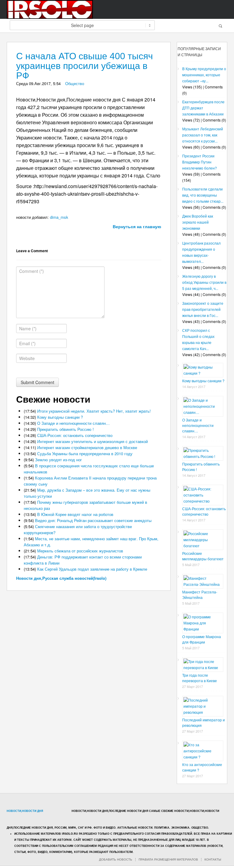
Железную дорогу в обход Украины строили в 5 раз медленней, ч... (204, 282)
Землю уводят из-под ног (58, 459)
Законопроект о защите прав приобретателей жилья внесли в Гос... (202, 309)
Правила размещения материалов (168, 859)
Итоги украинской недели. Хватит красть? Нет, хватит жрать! (94, 411)
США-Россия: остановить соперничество (74, 435)
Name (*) (28, 328)
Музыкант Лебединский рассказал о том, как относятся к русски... (202, 134)
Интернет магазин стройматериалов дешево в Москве (87, 447)
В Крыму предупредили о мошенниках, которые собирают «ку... (204, 74)
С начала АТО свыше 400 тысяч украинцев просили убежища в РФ (84, 66)
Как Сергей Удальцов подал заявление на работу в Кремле (92, 569)
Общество (74, 83)
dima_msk (59, 217)
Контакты (212, 859)
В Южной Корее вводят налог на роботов (75, 514)
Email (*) (27, 343)
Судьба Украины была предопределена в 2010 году (85, 453)
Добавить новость (115, 859)
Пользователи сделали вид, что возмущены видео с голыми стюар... (202, 195)
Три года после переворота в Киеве (199, 677)
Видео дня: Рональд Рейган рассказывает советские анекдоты (93, 520)
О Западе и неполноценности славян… (73, 423)
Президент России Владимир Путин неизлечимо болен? (199, 161)
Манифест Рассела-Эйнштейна (199, 594)
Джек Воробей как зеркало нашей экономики (197, 222)
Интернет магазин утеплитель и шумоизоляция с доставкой (92, 441)
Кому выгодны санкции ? (60, 417)
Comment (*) (31, 271)
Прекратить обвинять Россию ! (65, 429)
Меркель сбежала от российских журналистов (80, 551)
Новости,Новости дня (25, 811)
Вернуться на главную (137, 226)
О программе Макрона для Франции (201, 639)
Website (27, 358)
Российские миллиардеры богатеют (203, 556)
